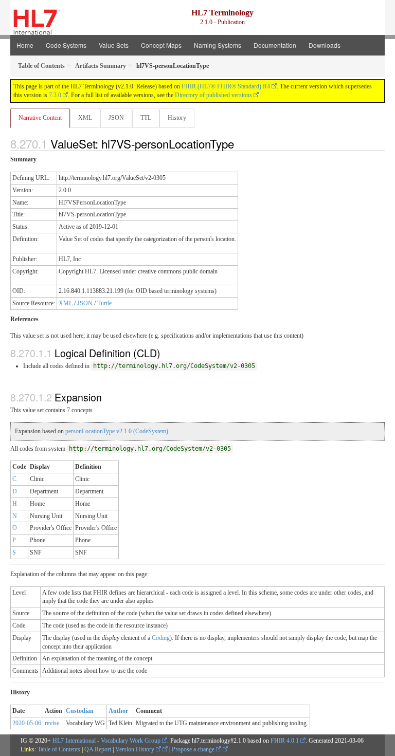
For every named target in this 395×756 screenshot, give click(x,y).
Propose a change (194, 749)
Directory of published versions (213, 95)
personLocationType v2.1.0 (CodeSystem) (116, 431)
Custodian (80, 710)
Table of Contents (59, 749)
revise (52, 723)
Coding (161, 637)
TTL (145, 117)
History (177, 117)
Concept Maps (161, 45)
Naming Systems (217, 45)
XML (85, 117)
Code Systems (66, 45)
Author (118, 710)
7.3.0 (55, 95)
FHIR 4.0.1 (285, 740)
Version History (135, 749)
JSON (116, 117)
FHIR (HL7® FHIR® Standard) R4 (226, 86)
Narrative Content (40, 117)
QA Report (97, 749)
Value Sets (114, 45)
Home (24, 45)
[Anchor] (239, 143)
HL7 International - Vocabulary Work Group (106, 740)
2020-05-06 (26, 723)
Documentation (275, 45)
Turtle (104, 303)
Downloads (324, 45)
